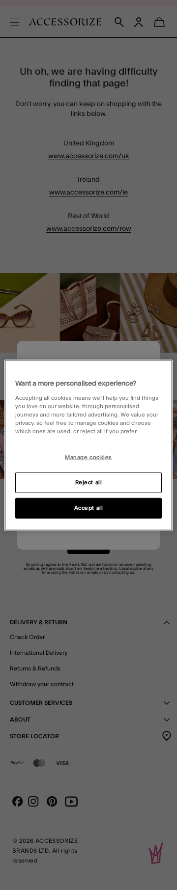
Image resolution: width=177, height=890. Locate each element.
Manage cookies (88, 457)
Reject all (88, 482)
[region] (88, 445)
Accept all (88, 507)
